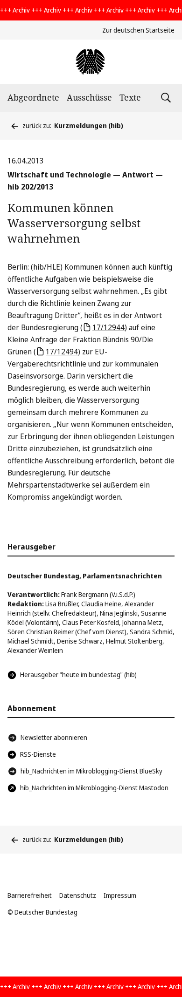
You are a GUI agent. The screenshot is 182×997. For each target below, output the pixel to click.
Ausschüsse (89, 97)
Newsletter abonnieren (54, 737)
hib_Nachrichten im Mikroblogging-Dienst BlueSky (91, 770)
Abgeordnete (33, 97)
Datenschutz (77, 895)
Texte (130, 97)
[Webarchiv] (91, 62)
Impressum (120, 895)
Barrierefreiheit (29, 895)
